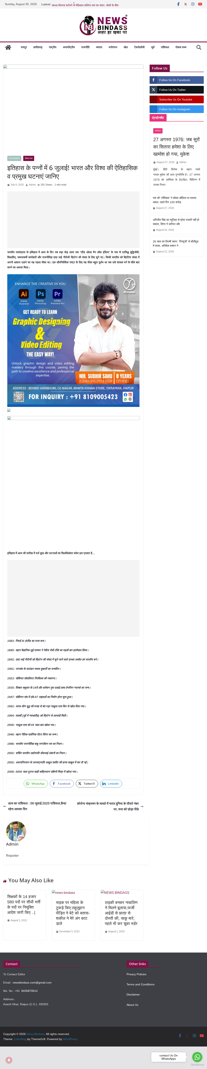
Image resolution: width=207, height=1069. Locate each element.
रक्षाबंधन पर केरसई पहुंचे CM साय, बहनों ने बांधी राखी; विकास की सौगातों (88, 4)
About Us (132, 1004)
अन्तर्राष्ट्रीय (69, 47)
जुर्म (152, 47)
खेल (126, 47)
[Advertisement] (73, 219)
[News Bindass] (8, 47)
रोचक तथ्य (180, 47)
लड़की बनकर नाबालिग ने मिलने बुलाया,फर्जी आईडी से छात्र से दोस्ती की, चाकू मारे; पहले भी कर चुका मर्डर (121, 913)
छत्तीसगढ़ (37, 47)
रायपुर (24, 47)
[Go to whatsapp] (197, 1057)
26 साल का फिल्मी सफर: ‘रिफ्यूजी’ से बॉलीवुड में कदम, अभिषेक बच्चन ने (176, 243)
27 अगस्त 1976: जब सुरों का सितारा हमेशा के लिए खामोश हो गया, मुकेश (176, 147)
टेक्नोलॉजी (139, 47)
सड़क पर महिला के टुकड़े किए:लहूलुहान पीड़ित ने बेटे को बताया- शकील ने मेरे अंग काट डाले (73, 913)
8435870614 (29, 990)
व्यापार (99, 47)
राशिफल (165, 47)
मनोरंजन (113, 47)
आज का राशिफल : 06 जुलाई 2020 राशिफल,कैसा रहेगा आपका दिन (37, 806)
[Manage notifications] (9, 1060)
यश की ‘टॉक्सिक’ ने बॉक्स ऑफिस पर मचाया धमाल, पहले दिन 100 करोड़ (174, 200)
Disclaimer (133, 994)
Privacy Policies (136, 974)
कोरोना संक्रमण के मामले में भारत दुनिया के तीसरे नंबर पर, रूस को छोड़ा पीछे (108, 806)
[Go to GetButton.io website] (197, 1065)
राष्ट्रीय (52, 47)
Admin (32, 184)
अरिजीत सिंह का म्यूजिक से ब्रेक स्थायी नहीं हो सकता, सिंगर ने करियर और (176, 222)
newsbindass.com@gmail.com (32, 982)
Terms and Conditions (140, 984)
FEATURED (14, 158)
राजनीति (85, 47)
